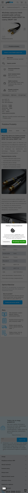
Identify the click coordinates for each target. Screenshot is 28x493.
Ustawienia (6, 241)
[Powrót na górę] (25, 490)
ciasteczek (17, 234)
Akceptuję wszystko (19, 241)
